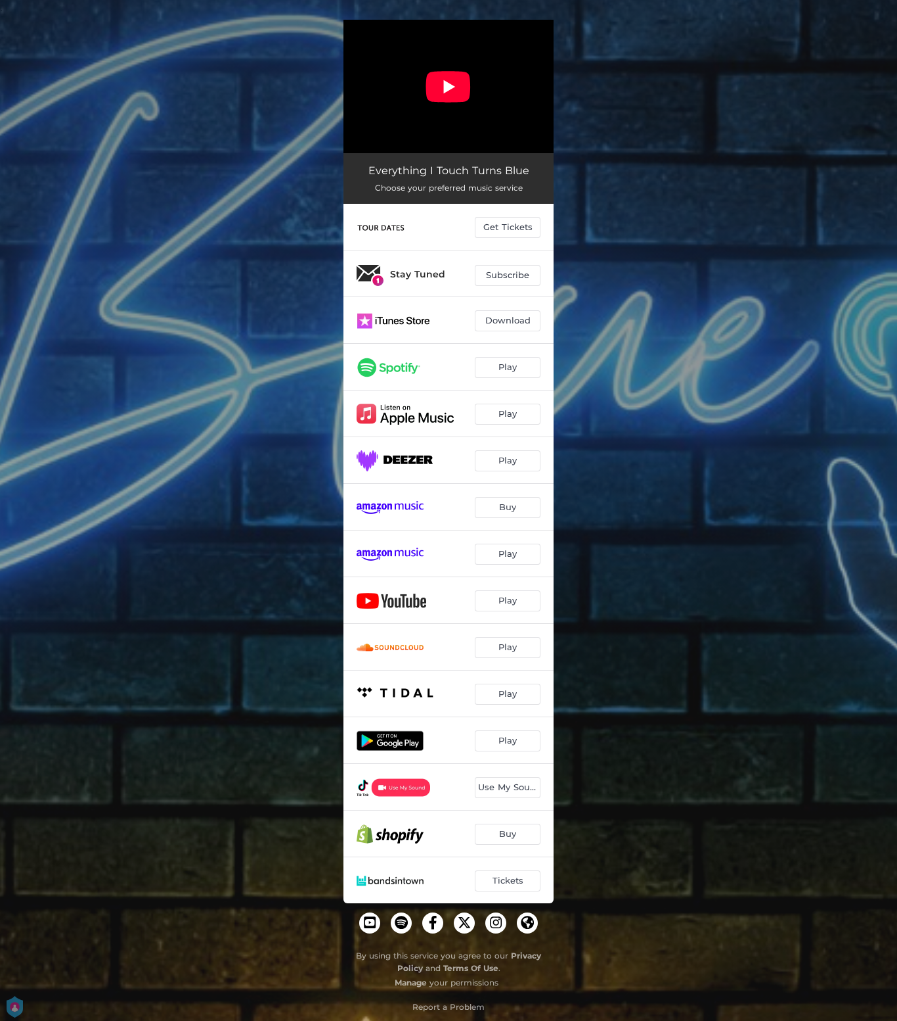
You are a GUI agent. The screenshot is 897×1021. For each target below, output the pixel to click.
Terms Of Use (470, 968)
